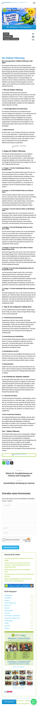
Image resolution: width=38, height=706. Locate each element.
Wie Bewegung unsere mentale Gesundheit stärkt (17, 570)
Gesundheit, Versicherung (11, 39)
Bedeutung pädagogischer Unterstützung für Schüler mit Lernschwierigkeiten (18, 580)
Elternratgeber (8, 36)
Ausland (6, 33)
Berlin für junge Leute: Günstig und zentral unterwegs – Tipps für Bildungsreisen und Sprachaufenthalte (17, 565)
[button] (34, 702)
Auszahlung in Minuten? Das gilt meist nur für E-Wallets (18, 559)
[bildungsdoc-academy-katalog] (19, 454)
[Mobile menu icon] (34, 3)
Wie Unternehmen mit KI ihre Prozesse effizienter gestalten (19, 575)
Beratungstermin (9, 702)
